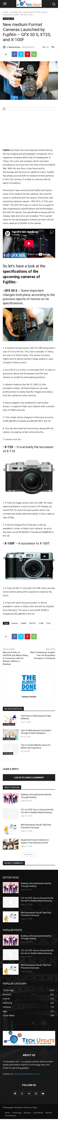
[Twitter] (21, 54)
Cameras (14, 623)
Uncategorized (15, 12)
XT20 (48, 623)
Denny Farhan (14, 47)
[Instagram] (36, 1093)
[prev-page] (4, 759)
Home (5, 12)
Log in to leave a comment (29, 777)
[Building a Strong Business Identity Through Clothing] (11, 798)
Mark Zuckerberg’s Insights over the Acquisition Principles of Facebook (42, 655)
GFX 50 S (32, 623)
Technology (8, 753)
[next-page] (9, 759)
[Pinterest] (27, 54)
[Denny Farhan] (4, 47)
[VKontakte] (43, 1093)
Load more (28, 854)
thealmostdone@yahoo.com (27, 1074)
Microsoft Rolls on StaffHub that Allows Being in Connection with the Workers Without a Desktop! (15, 658)
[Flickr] (29, 1093)
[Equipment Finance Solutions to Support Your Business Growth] (11, 844)
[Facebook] (14, 54)
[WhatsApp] (34, 54)
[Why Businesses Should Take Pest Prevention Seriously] (11, 828)
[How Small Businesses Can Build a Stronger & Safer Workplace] (11, 734)
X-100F (41, 623)
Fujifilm (23, 623)
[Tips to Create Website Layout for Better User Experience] (11, 749)
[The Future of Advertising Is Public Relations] (11, 720)
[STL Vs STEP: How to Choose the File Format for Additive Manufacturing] (11, 813)
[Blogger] (15, 1093)
